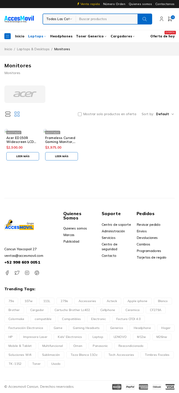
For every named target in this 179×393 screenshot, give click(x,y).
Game (58, 328)
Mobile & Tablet (20, 346)
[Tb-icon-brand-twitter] (17, 273)
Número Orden (114, 4)
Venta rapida (90, 4)
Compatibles (71, 319)
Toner (36, 364)
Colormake (16, 319)
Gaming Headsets (86, 328)
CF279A (155, 310)
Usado (56, 364)
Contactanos (165, 4)
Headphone (142, 328)
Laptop (98, 337)
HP (11, 337)
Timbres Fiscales (157, 355)
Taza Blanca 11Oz (84, 355)
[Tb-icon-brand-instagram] (27, 273)
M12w (141, 337)
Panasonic (100, 346)
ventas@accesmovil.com (23, 256)
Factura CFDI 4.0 (128, 319)
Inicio (8, 49)
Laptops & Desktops (33, 49)
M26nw (162, 337)
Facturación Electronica (26, 328)
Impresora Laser (35, 337)
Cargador (37, 310)
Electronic (98, 319)
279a (64, 301)
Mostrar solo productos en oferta (109, 114)
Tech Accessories (121, 355)
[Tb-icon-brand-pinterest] (37, 273)
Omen (78, 346)
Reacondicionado (131, 346)
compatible (43, 319)
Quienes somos (140, 4)
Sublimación (51, 355)
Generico (116, 328)
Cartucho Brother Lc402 (72, 310)
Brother (14, 310)
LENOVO (120, 337)
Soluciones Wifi (20, 355)
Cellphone (107, 310)
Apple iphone (137, 301)
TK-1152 (15, 364)
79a (11, 301)
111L (46, 301)
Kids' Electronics (70, 337)
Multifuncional (52, 346)
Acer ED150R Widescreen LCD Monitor (20, 142)
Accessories (87, 301)
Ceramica (132, 310)
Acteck (112, 301)
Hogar (165, 328)
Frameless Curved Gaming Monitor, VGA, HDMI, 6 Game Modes (61, 144)
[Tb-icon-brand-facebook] (7, 273)
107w (28, 301)
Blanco (163, 301)
